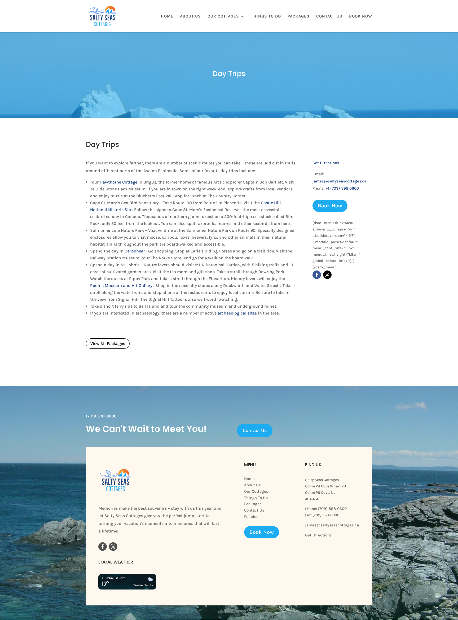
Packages (299, 16)
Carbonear (135, 251)
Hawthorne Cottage (118, 182)
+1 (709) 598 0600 (342, 188)
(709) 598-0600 (332, 508)
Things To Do (256, 497)
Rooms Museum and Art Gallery (121, 285)
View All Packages (107, 343)
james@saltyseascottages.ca (339, 181)
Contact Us (329, 16)
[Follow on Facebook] (316, 274)
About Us (190, 16)
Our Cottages (223, 16)
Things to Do (266, 16)
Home (167, 16)
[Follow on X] (327, 274)
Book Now (360, 16)
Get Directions (325, 162)
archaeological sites (237, 313)
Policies (251, 516)
